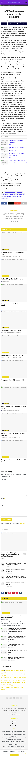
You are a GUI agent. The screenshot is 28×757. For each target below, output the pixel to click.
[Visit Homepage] (14, 2)
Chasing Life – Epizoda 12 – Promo (17, 160)
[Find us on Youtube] (13, 593)
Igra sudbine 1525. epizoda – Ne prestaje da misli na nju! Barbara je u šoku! (10, 555)
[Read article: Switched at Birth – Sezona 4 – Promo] (14, 344)
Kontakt (14, 724)
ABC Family (19, 192)
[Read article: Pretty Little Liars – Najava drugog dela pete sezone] (14, 369)
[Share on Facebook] (4, 23)
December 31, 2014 (13, 150)
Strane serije (5, 249)
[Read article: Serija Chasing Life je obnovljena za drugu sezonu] (14, 396)
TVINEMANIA (11, 20)
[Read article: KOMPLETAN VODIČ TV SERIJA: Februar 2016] (4, 142)
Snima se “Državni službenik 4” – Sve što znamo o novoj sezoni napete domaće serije (17, 638)
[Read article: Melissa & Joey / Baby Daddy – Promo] (4, 149)
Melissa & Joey (20, 194)
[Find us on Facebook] (2, 593)
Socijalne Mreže (14, 726)
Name (3, 498)
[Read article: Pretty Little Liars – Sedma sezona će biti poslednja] (14, 422)
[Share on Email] (17, 23)
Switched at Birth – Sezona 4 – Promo (12, 355)
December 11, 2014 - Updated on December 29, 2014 (11, 357)
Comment (4, 479)
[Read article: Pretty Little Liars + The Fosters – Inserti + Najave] (4, 155)
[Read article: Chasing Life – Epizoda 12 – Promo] (4, 162)
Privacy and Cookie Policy (20, 753)
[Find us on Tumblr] (20, 593)
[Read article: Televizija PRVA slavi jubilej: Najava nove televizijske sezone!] (4, 659)
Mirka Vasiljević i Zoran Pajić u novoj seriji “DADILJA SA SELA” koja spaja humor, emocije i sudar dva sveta (17, 630)
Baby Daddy (5, 194)
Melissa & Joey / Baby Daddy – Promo (12, 279)
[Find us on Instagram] (9, 593)
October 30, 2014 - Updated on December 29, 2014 (11, 464)
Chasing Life (12, 194)
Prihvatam (14, 755)
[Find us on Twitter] (6, 593)
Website (3, 512)
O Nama (14, 721)
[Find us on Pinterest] (16, 593)
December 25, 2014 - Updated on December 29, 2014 (18, 157)
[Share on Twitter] (11, 23)
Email (3, 505)
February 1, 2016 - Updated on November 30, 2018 (17, 144)
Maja (2, 677)
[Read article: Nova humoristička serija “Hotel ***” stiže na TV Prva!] (4, 646)
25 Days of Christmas (10, 192)
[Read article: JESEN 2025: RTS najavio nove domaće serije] (4, 652)
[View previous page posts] (13, 167)
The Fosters (5, 198)
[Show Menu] (2, 2)
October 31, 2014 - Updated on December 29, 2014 (11, 437)
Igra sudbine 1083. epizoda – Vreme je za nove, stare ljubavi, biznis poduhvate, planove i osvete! (12, 687)
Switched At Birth (16, 196)
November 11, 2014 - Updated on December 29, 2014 (11, 410)
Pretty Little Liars (6, 196)
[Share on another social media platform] (24, 23)
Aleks (2, 670)
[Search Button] (26, 2)
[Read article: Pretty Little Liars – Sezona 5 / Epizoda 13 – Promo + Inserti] (14, 449)
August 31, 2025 (5, 619)
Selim (2, 674)
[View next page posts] (15, 167)
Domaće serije (5, 613)
